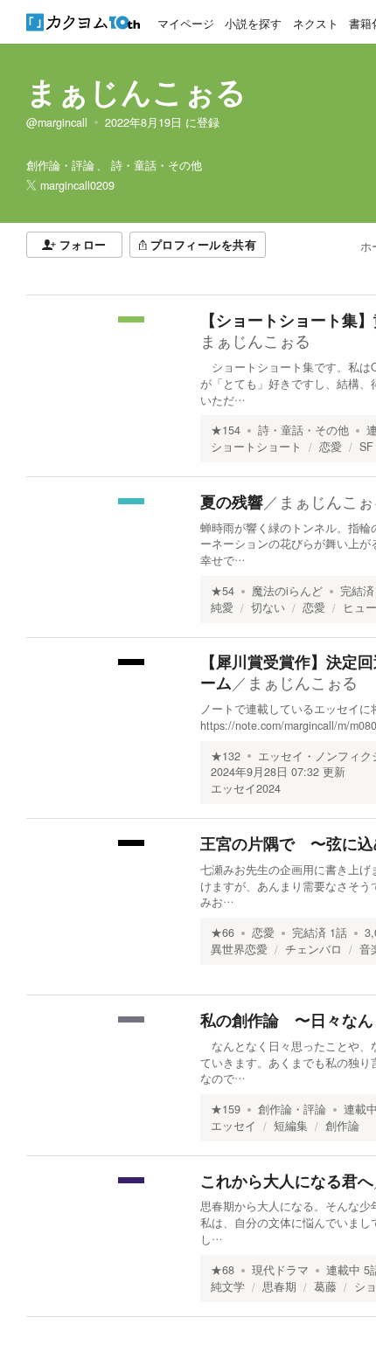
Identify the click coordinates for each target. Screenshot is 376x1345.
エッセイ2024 (246, 788)
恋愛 (330, 446)
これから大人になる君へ (286, 1180)
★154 (225, 430)
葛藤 (325, 1286)
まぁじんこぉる (136, 91)
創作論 (342, 1126)
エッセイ (233, 1126)
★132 (225, 756)
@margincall (56, 122)
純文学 (228, 1286)
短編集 (291, 1126)
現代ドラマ (280, 1270)
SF (366, 446)
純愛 (222, 607)
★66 (222, 932)
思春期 (279, 1286)
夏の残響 (231, 501)
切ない (268, 607)
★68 (222, 1270)
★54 (222, 591)
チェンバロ (313, 949)
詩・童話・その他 (303, 430)
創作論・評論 (292, 1109)
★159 (225, 1109)
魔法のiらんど (287, 591)
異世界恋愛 (239, 949)
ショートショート (256, 446)
